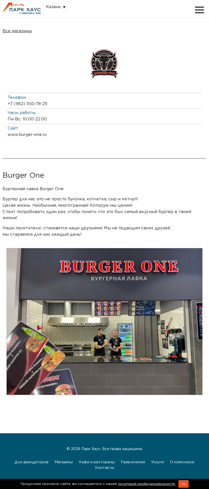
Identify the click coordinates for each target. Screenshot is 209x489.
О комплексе (182, 462)
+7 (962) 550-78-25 (27, 103)
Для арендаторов (31, 462)
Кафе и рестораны (97, 462)
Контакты (104, 467)
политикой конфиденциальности (147, 484)
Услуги (157, 462)
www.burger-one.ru (27, 134)
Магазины (64, 462)
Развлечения (133, 462)
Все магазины (17, 31)
